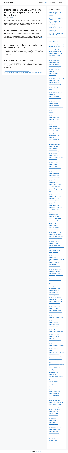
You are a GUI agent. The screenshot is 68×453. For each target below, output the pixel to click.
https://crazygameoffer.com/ (55, 201)
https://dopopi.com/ (53, 126)
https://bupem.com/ (53, 422)
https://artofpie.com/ (53, 146)
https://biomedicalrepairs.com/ (55, 53)
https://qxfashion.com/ (53, 169)
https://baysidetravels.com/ (55, 232)
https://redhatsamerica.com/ (55, 406)
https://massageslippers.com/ (55, 427)
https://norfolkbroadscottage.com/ (56, 78)
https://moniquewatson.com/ (55, 178)
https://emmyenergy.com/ (54, 313)
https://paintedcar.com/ (54, 76)
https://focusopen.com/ (54, 123)
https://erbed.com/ (53, 113)
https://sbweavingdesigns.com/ (55, 271)
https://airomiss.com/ (53, 295)
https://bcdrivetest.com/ (54, 175)
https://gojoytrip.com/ (53, 252)
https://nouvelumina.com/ (54, 255)
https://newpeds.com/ (53, 239)
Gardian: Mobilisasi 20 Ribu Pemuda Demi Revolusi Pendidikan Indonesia (56, 14)
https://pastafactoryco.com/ (55, 329)
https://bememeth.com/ (54, 60)
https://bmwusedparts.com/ (55, 132)
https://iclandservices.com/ (54, 177)
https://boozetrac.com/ (54, 62)
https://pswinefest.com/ (54, 431)
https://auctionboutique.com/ (55, 297)
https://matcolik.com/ (53, 411)
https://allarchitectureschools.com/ (56, 352)
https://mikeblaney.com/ (54, 324)
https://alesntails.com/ (53, 350)
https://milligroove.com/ (54, 43)
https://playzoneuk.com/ (54, 262)
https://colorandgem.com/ (54, 400)
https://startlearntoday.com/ (55, 288)
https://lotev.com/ (52, 388)
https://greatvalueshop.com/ (55, 404)
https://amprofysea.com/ (54, 389)
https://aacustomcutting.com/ (55, 340)
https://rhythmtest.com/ (54, 80)
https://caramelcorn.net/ (54, 398)
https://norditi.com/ (53, 420)
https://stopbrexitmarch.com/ (55, 407)
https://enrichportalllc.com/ (54, 139)
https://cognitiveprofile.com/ (55, 306)
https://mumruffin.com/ (54, 418)
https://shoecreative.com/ (54, 69)
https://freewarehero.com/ (54, 141)
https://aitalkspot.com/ (53, 348)
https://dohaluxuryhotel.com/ (55, 310)
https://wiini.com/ (52, 99)
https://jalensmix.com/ (53, 214)
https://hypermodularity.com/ (55, 66)
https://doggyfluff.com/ (54, 205)
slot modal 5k (52, 438)
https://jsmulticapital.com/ (54, 144)
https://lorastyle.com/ (53, 162)
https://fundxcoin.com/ (54, 49)
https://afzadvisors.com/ (54, 227)
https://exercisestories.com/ (55, 115)
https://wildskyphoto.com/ (54, 186)
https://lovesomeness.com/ (54, 416)
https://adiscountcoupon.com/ (55, 92)
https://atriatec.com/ (53, 415)
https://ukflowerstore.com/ (54, 409)
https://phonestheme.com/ (54, 429)
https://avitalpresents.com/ (54, 230)
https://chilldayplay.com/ (54, 198)
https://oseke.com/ (53, 223)
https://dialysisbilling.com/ (54, 96)
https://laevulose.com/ (53, 425)
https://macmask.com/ (53, 322)
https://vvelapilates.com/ (54, 374)
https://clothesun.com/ (53, 103)
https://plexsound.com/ (54, 119)
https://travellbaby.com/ (54, 294)
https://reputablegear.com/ (54, 253)
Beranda (41, 2)
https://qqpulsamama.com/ (54, 58)
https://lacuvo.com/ (53, 160)
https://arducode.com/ (53, 171)
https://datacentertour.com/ (55, 84)
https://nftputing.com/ (53, 326)
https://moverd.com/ (53, 121)
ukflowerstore (8, 2)
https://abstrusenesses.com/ (55, 434)
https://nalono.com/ (53, 90)
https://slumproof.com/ (54, 433)
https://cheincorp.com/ (53, 243)
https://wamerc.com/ (53, 108)
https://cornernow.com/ (54, 94)
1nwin (50, 445)
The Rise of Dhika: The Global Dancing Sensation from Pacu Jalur (17, 71)
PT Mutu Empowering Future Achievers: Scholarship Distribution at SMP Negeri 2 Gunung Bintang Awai (23, 72)
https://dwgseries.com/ (54, 395)
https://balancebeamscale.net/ (55, 301)
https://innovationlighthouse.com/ (56, 157)
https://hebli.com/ (52, 71)
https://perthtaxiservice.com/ (55, 168)
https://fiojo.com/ (52, 75)
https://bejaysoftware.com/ (54, 303)
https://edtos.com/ (53, 137)
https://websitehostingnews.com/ (56, 376)
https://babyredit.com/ (53, 130)
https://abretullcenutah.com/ (55, 341)
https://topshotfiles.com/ (54, 292)
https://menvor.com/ (53, 166)
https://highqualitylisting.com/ (55, 269)
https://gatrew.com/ (53, 153)
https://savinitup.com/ (53, 286)
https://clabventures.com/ (54, 135)
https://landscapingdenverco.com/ (56, 44)
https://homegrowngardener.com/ (56, 402)
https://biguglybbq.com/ (54, 192)
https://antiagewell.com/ (54, 173)
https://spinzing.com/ (53, 182)
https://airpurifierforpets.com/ (55, 98)
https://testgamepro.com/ (54, 290)
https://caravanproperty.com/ (55, 196)
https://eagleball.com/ (53, 85)
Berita (46, 2)
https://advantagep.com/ (54, 117)
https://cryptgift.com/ (53, 424)
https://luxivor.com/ (53, 57)
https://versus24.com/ (53, 413)
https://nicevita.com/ (53, 41)
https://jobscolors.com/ (54, 216)
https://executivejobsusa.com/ (55, 315)
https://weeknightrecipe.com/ (55, 336)
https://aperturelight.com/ (54, 73)
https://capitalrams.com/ (54, 124)
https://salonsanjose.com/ (54, 55)
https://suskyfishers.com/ (54, 273)
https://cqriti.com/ (52, 203)
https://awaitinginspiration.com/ (55, 128)
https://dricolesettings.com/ (55, 220)
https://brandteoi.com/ (53, 151)
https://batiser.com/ (53, 148)
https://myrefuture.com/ (54, 200)
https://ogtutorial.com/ (53, 338)
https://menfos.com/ (53, 164)
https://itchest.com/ (53, 159)
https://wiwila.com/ (53, 264)
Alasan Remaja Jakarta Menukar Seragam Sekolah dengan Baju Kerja (56, 27)
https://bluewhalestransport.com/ (56, 236)
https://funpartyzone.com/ (54, 209)
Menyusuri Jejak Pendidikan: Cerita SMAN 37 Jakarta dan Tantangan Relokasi (55, 23)
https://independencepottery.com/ (56, 107)
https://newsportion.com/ (54, 391)
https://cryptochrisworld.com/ (55, 105)
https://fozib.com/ (52, 221)
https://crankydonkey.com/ (54, 245)
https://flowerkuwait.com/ (54, 64)
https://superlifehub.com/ (54, 367)
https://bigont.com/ (53, 150)
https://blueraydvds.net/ (54, 304)
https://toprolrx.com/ (53, 372)
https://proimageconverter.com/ (55, 285)
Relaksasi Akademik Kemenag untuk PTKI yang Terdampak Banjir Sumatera (56, 18)
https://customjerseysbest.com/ (55, 218)
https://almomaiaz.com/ (54, 354)
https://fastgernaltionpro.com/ (55, 207)
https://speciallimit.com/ (54, 381)
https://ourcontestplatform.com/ (55, 383)
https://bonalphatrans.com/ (55, 194)
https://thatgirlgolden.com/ (54, 370)
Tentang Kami (60, 2)
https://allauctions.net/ (53, 229)
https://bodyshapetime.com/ (55, 133)
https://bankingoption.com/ (54, 266)
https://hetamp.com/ (53, 155)
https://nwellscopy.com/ (54, 212)
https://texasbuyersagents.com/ (56, 275)
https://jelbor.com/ (53, 142)
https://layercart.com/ (53, 257)
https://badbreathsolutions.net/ (55, 299)
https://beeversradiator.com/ (55, 51)
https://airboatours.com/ (54, 343)
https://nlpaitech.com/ (53, 327)
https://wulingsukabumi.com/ (55, 188)
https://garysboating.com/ (54, 250)
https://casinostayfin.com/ (54, 101)
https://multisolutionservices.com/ (56, 180)
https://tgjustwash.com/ (54, 369)
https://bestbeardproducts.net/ (55, 234)
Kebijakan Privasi (52, 2)
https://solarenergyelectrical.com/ (56, 397)
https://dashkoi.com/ (53, 308)
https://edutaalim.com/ (54, 67)
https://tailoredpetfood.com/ (55, 280)
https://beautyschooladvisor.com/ (56, 267)
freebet (50, 436)
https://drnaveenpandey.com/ (55, 312)
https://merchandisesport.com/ (55, 184)
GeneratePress (38, 451)
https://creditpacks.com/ (54, 82)
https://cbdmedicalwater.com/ (55, 241)
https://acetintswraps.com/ (54, 225)
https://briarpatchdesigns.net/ (55, 238)
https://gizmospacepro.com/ (55, 211)
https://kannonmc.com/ (54, 320)
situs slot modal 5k (53, 440)
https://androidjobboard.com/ (55, 359)
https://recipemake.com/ (54, 334)
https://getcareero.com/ (54, 393)
